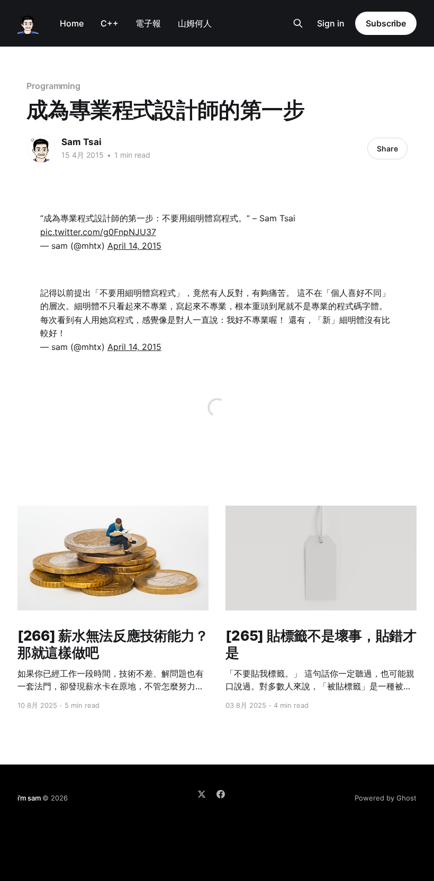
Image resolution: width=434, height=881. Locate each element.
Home (72, 23)
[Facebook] (220, 794)
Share (387, 148)
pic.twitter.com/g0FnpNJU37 (98, 232)
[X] (201, 794)
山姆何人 (195, 23)
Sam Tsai (81, 142)
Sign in (331, 23)
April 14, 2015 (134, 245)
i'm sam (29, 798)
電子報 (148, 23)
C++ (110, 23)
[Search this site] (298, 23)
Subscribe (386, 23)
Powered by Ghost (386, 798)
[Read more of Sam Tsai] (41, 149)
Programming (53, 85)
